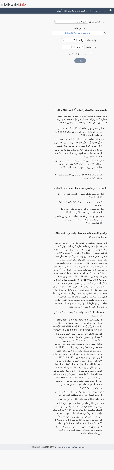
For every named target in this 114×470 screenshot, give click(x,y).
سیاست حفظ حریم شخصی (67, 447)
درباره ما (82, 447)
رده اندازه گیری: (96, 21)
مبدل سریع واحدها (98, 10)
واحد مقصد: (90, 47)
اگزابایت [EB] (93, 223)
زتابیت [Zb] (71, 212)
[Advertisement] (80, 86)
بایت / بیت (95, 197)
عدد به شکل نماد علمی (78, 54)
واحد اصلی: (90, 40)
